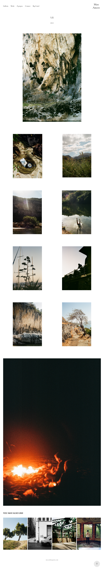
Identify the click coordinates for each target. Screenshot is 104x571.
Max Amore (96, 6)
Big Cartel (36, 6)
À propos (20, 6)
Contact (27, 6)
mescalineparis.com (52, 560)
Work (12, 6)
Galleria (5, 6)
